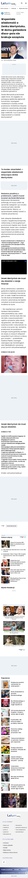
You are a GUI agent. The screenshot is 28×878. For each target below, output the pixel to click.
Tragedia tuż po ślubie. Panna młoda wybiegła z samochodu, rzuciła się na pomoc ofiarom (14, 461)
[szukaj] (22, 3)
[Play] (3, 272)
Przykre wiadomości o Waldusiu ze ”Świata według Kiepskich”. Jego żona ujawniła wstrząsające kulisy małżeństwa (13, 243)
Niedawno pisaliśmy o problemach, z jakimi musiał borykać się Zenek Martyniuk (12, 195)
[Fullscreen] (25, 272)
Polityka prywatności (6, 869)
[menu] (26, 3)
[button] (27, 873)
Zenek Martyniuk (11, 526)
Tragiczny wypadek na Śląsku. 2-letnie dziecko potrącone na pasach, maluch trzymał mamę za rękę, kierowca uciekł (13, 455)
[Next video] (7, 272)
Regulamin (24, 869)
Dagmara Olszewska (7, 13)
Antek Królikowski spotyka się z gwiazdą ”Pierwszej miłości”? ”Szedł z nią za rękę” (13, 253)
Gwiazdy (13, 8)
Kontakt (16, 869)
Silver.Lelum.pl (4, 8)
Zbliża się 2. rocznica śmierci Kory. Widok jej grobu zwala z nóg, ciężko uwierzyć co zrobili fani (13, 466)
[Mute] (12, 272)
